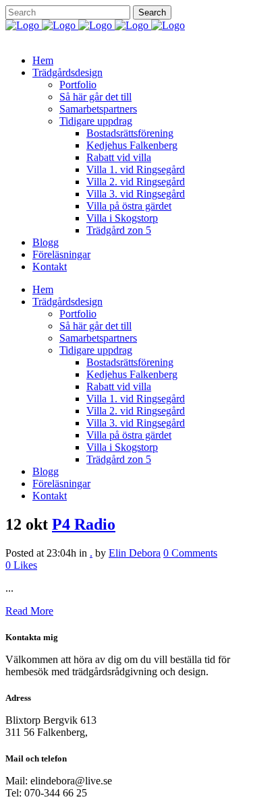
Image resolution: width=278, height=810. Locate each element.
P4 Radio (83, 524)
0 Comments (190, 553)
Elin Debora (135, 553)
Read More (29, 611)
